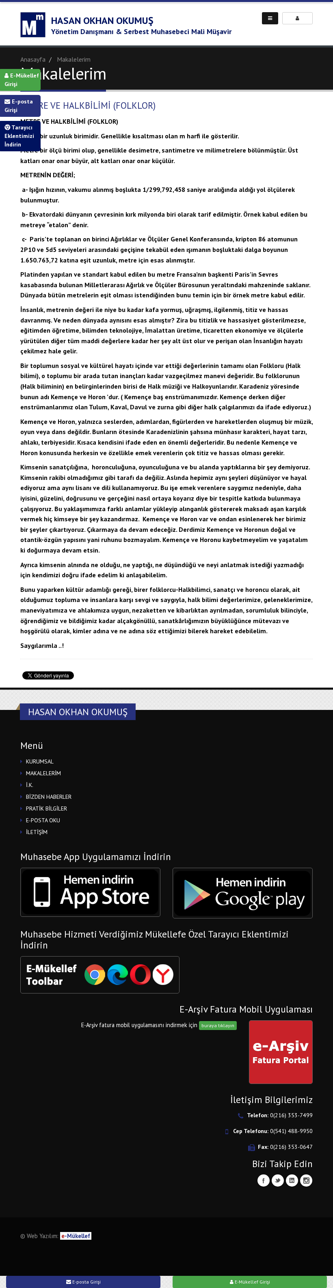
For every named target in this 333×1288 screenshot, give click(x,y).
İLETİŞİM (37, 832)
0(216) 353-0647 (291, 1146)
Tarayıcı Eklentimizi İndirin (19, 136)
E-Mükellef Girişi (21, 80)
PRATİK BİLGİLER (46, 808)
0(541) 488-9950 (291, 1131)
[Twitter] (278, 1180)
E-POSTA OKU (43, 820)
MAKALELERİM (43, 773)
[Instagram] (306, 1180)
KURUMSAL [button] (40, 761)
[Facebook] (263, 1180)
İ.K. (29, 785)
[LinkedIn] (292, 1180)
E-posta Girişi (18, 106)
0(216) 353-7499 (291, 1115)
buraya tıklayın (217, 1025)
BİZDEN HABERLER (48, 796)
